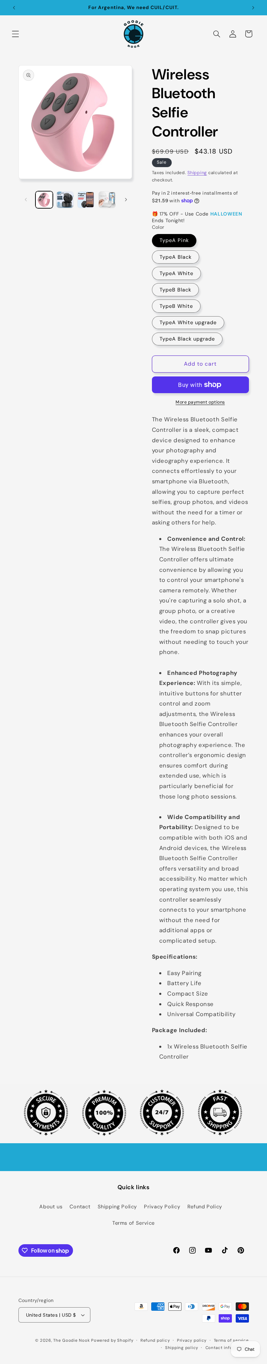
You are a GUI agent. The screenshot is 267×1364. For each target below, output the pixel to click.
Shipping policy (181, 1347)
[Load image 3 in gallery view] (86, 200)
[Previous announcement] (14, 7)
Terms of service (231, 1340)
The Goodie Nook (71, 1340)
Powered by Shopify (112, 1340)
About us (50, 1206)
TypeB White (176, 306)
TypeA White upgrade (188, 322)
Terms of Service (133, 1222)
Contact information (227, 1347)
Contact (80, 1206)
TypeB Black (176, 289)
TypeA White (177, 273)
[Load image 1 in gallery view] (44, 200)
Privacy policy (192, 1340)
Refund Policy (204, 1206)
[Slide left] (26, 199)
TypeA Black (176, 257)
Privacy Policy (162, 1206)
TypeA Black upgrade (187, 338)
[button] (15, 34)
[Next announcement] (253, 7)
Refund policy (155, 1340)
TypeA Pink (174, 240)
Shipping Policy (117, 1206)
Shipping (197, 173)
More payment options (200, 402)
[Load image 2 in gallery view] (65, 200)
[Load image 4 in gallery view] (107, 200)
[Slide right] (126, 199)
